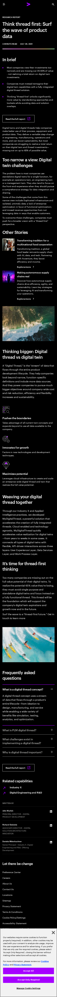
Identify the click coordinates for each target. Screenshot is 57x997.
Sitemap (6, 900)
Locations (7, 894)
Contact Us (8, 889)
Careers (6, 877)
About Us (7, 883)
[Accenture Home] (28, 4)
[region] (28, 962)
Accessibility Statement (14, 923)
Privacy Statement (11, 906)
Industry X (16, 787)
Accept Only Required (28, 980)
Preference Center (11, 872)
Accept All (28, 971)
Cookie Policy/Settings (13, 917)
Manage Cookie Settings (28, 988)
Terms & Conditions (12, 911)
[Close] (53, 932)
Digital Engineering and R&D (26, 792)
